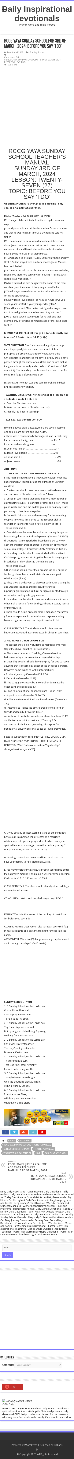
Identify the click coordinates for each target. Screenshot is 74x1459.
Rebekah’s (27, 232)
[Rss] (37, 1449)
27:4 (45, 674)
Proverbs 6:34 (34, 674)
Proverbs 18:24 (33, 712)
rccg (12, 1140)
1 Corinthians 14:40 (56, 366)
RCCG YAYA (25, 1140)
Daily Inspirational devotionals (37, 13)
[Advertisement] (37, 106)
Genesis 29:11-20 (31, 419)
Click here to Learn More (58, 1417)
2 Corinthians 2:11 (43, 561)
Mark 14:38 (15, 849)
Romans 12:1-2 (57, 549)
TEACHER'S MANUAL (44, 1149)
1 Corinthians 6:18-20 (36, 549)
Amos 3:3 (9, 370)
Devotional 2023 (15, 52)
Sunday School (37, 52)
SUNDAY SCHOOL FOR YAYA (16, 1149)
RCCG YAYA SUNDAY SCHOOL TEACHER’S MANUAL (27, 1145)
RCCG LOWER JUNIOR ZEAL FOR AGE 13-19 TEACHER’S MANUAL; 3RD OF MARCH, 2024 (27, 1166)
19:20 (43, 849)
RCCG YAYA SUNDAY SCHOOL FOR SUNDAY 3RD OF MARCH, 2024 (48, 1177)
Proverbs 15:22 (31, 849)
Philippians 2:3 (28, 686)
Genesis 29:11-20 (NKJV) (37, 215)
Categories (8, 1364)
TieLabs (58, 1445)
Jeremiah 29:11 (41, 861)
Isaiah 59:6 (54, 691)
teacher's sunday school (17, 1153)
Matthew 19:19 (59, 716)
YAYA (38, 1153)
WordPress (31, 1445)
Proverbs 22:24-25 (34, 695)
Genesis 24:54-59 (58, 536)
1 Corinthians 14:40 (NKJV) (31, 337)
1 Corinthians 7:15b (35, 878)
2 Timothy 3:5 (47, 720)
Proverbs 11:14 (50, 620)
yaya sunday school (56, 1153)
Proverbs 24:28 (27, 678)
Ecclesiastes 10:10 (14, 878)
